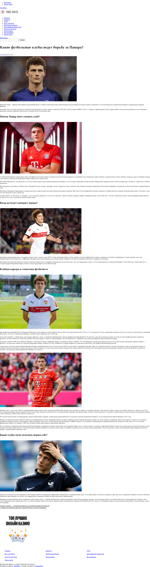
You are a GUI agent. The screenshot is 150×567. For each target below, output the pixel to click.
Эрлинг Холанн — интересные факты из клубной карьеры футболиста (24, 506)
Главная (7, 18)
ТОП (6, 21)
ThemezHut (39, 566)
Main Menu (4, 38)
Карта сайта (8, 4)
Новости (7, 20)
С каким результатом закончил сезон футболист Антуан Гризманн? (23, 508)
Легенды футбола (10, 29)
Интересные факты (10, 25)
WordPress (17, 566)
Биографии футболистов (12, 27)
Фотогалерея (8, 31)
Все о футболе (9, 23)
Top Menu (3, 8)
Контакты (7, 2)
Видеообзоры (8, 32)
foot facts (10, 54)
